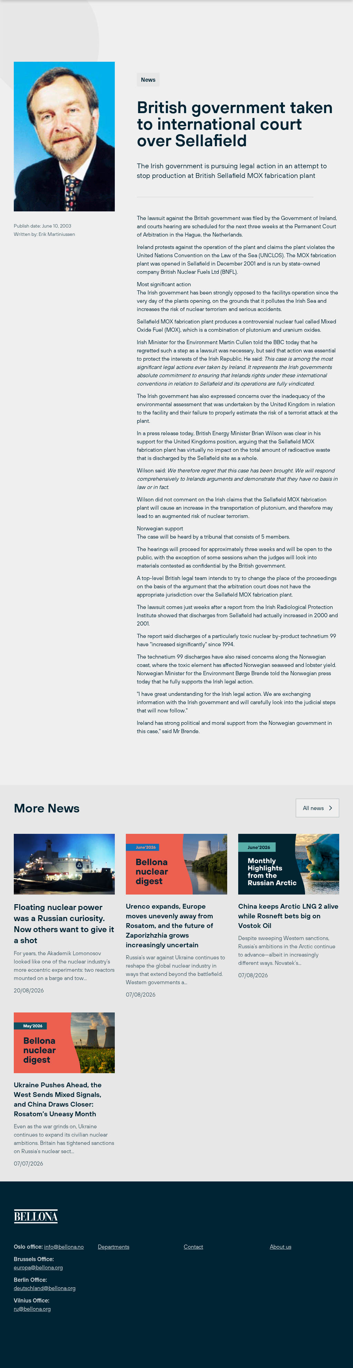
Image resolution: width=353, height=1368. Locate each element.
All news (313, 808)
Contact (193, 1247)
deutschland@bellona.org (44, 1288)
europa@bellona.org (38, 1267)
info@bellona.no (64, 1247)
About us (280, 1247)
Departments (113, 1247)
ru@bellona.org (32, 1309)
